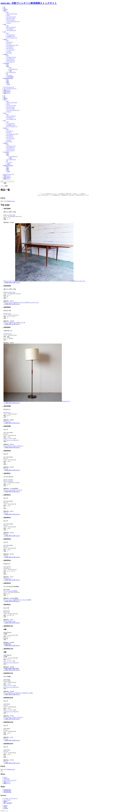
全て (7, 12)
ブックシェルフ (10, 49)
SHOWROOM (7, 791)
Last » (13, 201)
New (5, 8)
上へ (2, 770)
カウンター (9, 52)
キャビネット (9, 42)
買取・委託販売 (8, 803)
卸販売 (5, 801)
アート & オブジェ (11, 72)
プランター (9, 75)
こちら (78, 193)
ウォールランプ (10, 61)
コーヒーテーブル (11, 16)
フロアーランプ (10, 60)
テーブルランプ (10, 58)
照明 (7, 82)
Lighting (5, 54)
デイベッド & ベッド (11, 37)
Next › (10, 201)
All (4, 7)
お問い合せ (6, 778)
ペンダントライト (11, 146)
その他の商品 (9, 76)
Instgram (6, 805)
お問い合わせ (7, 91)
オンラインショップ (9, 87)
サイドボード (9, 46)
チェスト (8, 43)
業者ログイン (7, 93)
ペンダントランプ (11, 57)
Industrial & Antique (8, 78)
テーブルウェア (13, 69)
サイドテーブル (10, 18)
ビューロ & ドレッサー (12, 45)
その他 (8, 84)
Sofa (5, 31)
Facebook (6, 808)
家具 (7, 81)
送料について (7, 90)
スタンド (8, 23)
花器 (10, 70)
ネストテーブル (10, 20)
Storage (5, 39)
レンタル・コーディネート (11, 798)
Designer (6, 9)
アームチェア (9, 28)
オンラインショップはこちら (11, 440)
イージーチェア (10, 34)
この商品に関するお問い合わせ (12, 282)
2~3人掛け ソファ (11, 36)
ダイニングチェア (11, 27)
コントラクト (7, 800)
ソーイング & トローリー (13, 21)
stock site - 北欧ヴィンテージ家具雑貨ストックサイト (29, 3)
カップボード (9, 48)
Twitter (5, 807)
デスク (8, 15)
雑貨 (7, 66)
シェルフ (8, 51)
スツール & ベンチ (11, 30)
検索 (5, 183)
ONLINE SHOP (7, 792)
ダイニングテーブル (11, 13)
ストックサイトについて (10, 88)
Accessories (6, 63)
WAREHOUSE (7, 789)
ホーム (5, 777)
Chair (5, 24)
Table (5, 10)
